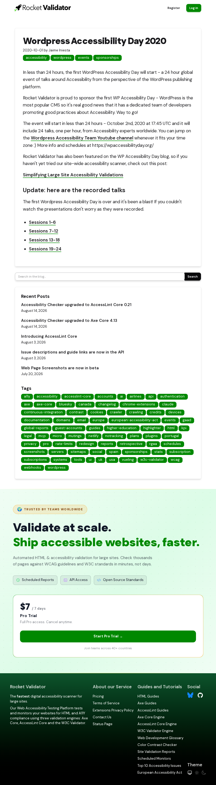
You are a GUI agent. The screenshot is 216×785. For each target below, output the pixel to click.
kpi (183, 428)
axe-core (44, 404)
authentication (172, 396)
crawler (116, 412)
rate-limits (64, 444)
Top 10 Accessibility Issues (159, 765)
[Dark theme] (203, 772)
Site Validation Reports (156, 751)
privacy (30, 444)
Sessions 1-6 (42, 222)
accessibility (36, 57)
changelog (107, 404)
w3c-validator (152, 459)
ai (121, 396)
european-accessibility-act (134, 420)
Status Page (102, 724)
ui (90, 459)
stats (158, 451)
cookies (96, 412)
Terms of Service (106, 703)
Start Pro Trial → (108, 636)
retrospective (131, 444)
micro (57, 436)
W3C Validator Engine (155, 731)
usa (112, 459)
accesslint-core (77, 396)
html (171, 428)
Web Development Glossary (160, 738)
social (97, 451)
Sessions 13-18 (44, 240)
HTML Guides (148, 696)
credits (155, 412)
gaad (187, 420)
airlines (135, 396)
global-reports (36, 428)
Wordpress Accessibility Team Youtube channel (82, 138)
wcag (175, 459)
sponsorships (107, 57)
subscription (179, 451)
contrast (76, 412)
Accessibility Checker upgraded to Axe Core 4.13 (69, 320)
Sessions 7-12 (43, 231)
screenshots (34, 451)
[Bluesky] (190, 695)
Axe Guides (147, 703)
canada (84, 404)
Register (174, 8)
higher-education (121, 428)
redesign (86, 444)
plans (134, 436)
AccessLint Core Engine (157, 724)
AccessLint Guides (153, 710)
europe (98, 420)
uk (100, 459)
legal (28, 436)
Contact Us (102, 717)
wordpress (62, 57)
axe (27, 404)
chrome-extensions (138, 404)
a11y (27, 396)
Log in (193, 8)
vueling (128, 459)
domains (63, 420)
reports (107, 444)
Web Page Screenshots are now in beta (60, 368)
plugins (152, 436)
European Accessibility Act (160, 772)
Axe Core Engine (151, 717)
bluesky (65, 404)
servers (57, 451)
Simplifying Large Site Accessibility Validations (73, 175)
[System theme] (189, 772)
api (151, 396)
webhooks (32, 467)
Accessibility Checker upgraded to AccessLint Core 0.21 (76, 304)
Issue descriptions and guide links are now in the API (72, 352)
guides (94, 428)
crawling (136, 412)
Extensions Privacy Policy (113, 710)
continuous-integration (43, 412)
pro (46, 444)
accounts (105, 396)
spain (113, 451)
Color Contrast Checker (157, 745)
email (81, 420)
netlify (94, 436)
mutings (75, 436)
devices (174, 412)
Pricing (98, 696)
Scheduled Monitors (154, 758)
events (83, 57)
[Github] (200, 694)
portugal (172, 436)
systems (60, 459)
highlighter (152, 428)
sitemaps (78, 451)
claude (168, 404)
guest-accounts (68, 428)
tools (78, 459)
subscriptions (35, 459)
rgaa (153, 444)
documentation (37, 420)
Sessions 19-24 (45, 249)
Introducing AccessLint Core (49, 336)
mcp (42, 436)
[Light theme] (196, 772)
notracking (114, 436)
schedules (172, 444)
